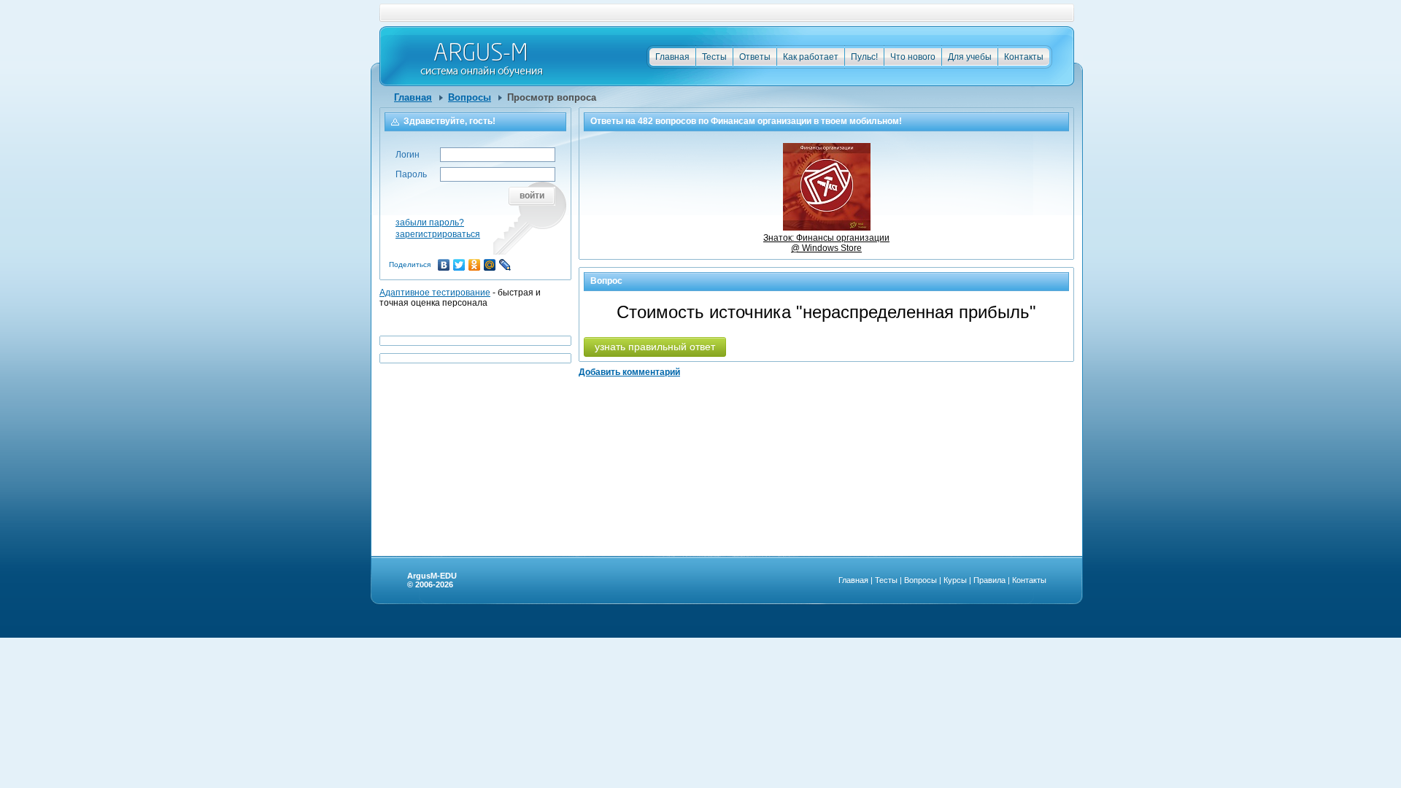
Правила (989, 580)
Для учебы (970, 57)
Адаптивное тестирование (434, 292)
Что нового (912, 57)
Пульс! (864, 57)
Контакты (1023, 57)
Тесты (714, 57)
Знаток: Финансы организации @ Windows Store (826, 243)
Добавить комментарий (629, 372)
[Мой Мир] (490, 264)
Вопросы (469, 97)
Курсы (955, 580)
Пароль (411, 174)
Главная (672, 57)
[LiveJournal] (505, 264)
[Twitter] (459, 264)
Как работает (810, 57)
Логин (407, 155)
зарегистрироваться (437, 234)
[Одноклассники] (474, 264)
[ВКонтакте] (444, 264)
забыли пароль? (429, 222)
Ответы (755, 57)
